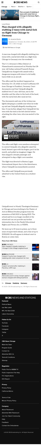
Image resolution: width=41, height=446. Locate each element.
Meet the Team (7, 344)
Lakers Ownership (8, 314)
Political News (6, 304)
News (13, 7)
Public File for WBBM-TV (10, 369)
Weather (21, 7)
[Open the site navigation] (8, 2)
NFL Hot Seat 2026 (8, 310)
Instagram (5, 329)
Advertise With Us (8, 354)
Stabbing (16, 283)
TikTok (4, 332)
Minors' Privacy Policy (9, 400)
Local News (6, 24)
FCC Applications (8, 376)
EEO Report (6, 379)
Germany (24, 283)
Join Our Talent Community (11, 416)
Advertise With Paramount (10, 413)
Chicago (4, 7)
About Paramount (8, 409)
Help (3, 419)
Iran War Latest (7, 307)
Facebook (5, 326)
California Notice (7, 391)
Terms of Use (6, 397)
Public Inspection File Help (11, 372)
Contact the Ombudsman (10, 425)
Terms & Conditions (8, 357)
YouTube (5, 323)
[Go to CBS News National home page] (20, 2)
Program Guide (7, 348)
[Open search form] (38, 2)
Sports (29, 7)
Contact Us (5, 351)
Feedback (5, 422)
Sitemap (4, 360)
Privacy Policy (6, 388)
